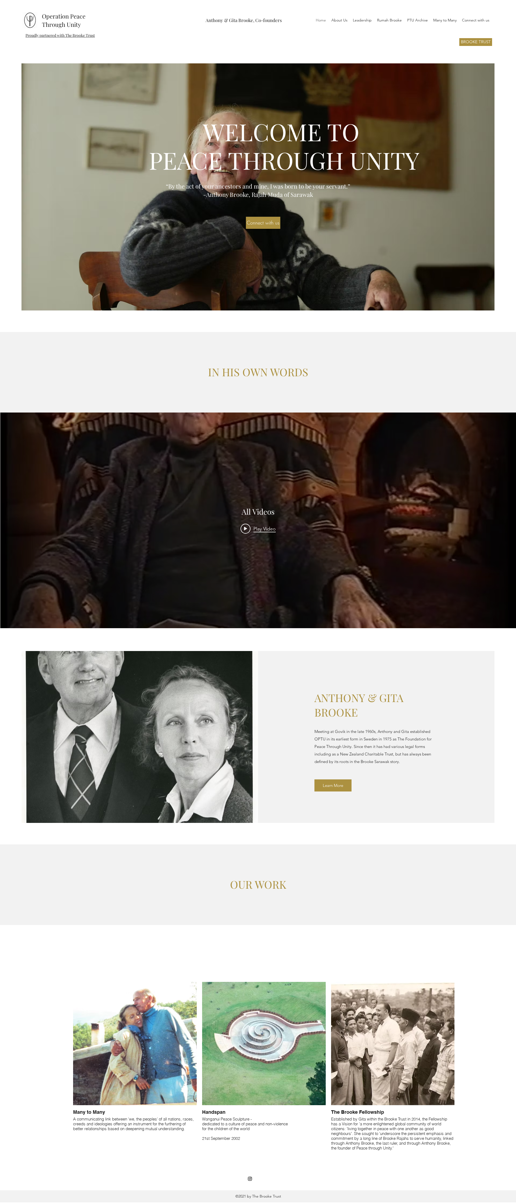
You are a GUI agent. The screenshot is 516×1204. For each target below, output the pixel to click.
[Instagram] (250, 1178)
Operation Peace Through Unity (63, 20)
